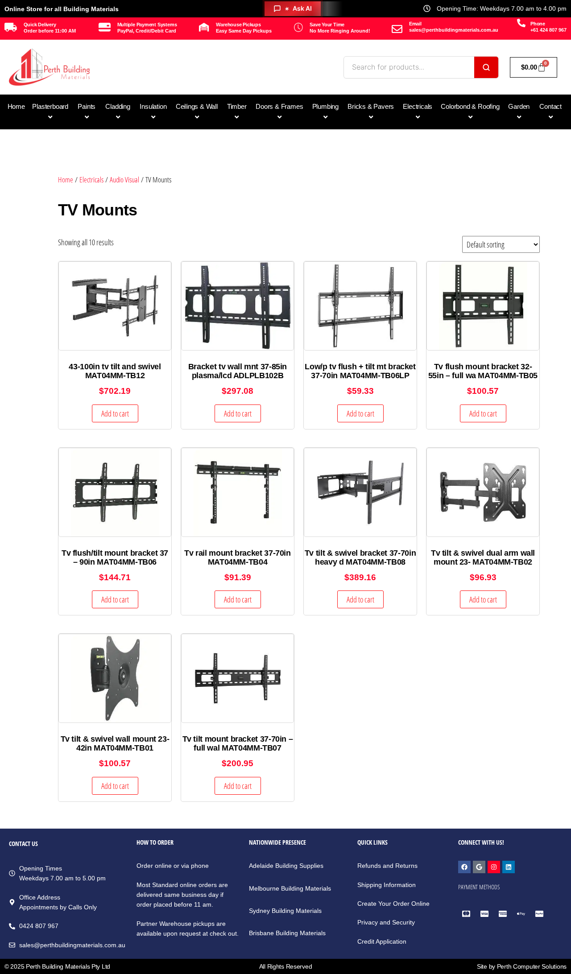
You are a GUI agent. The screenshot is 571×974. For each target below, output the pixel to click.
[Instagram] (494, 867)
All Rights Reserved (285, 966)
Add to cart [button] (115, 413)
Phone (537, 23)
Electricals (91, 179)
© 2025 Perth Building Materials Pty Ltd (57, 966)
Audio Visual (124, 179)
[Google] (479, 867)
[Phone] (521, 23)
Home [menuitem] (16, 106)
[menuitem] (50, 112)
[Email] (397, 29)
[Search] (486, 67)
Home (65, 179)
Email (415, 23)
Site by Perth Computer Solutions (522, 966)
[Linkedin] (508, 867)
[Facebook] (464, 867)
